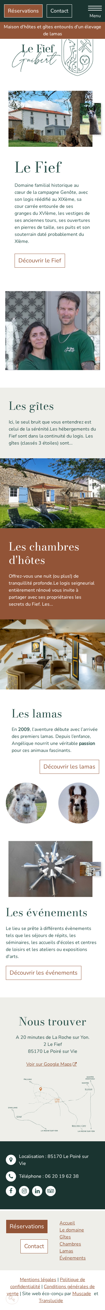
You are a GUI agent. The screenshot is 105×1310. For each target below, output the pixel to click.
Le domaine (72, 1230)
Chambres (70, 1244)
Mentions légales (38, 1279)
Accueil (67, 1223)
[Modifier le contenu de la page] (12, 1298)
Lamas (66, 1251)
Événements (73, 1258)
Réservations (23, 10)
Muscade (81, 1293)
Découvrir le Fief (39, 260)
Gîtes (65, 1237)
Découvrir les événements (44, 973)
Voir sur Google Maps (49, 1064)
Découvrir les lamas (69, 767)
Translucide (51, 1300)
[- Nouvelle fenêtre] (12, 1191)
